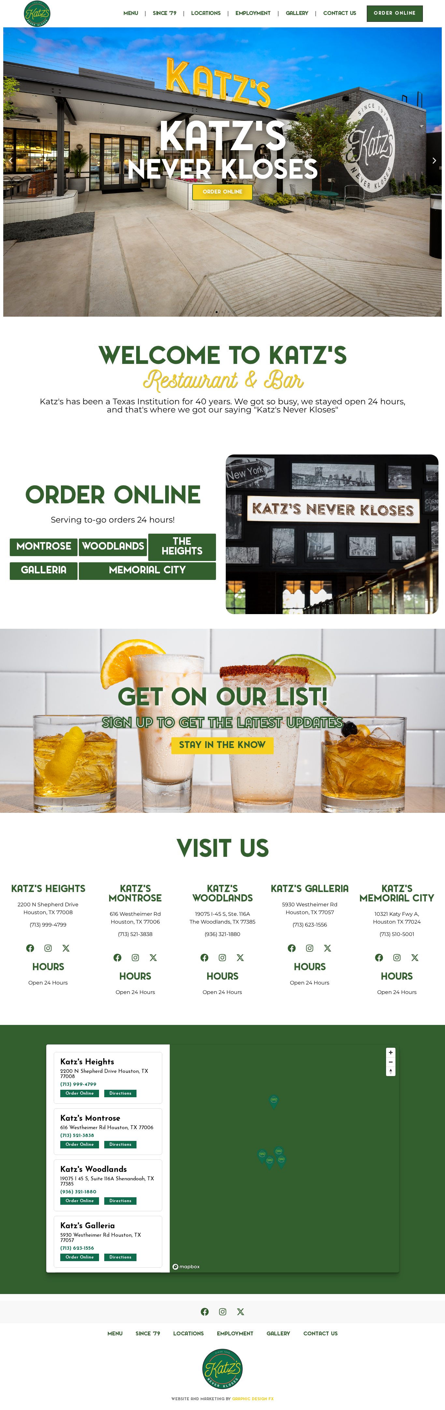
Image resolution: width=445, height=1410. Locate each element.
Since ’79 (164, 13)
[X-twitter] (66, 948)
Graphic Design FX (252, 1399)
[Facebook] (30, 948)
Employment (253, 13)
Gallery (297, 13)
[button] (11, 161)
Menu (130, 13)
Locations (206, 13)
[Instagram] (48, 948)
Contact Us (339, 13)
